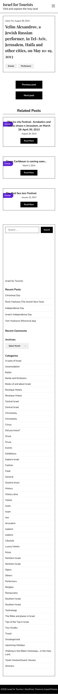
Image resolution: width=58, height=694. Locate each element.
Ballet (8, 372)
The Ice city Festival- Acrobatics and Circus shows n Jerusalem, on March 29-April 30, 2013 (29, 125)
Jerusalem (10, 523)
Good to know (12, 482)
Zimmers (9, 666)
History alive (11, 494)
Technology (11, 610)
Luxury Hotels (12, 546)
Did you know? (12, 430)
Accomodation (12, 366)
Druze (8, 436)
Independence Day (14, 308)
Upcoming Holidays (15, 645)
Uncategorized (12, 639)
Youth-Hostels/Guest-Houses (20, 660)
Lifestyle (9, 540)
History (9, 488)
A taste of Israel (13, 360)
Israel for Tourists (18, 4)
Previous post (29, 84)
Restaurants (11, 592)
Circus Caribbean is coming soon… (26, 161)
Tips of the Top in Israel (17, 622)
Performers (26, 66)
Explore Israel (12, 459)
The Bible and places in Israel (20, 616)
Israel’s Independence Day (18, 314)
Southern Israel (13, 598)
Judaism (9, 529)
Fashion (9, 465)
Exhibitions (10, 453)
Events (11, 66)
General (9, 476)
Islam (8, 505)
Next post (29, 95)
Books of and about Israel (18, 384)
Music (8, 552)
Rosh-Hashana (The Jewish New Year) (24, 301)
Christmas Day (12, 295)
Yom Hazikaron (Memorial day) (20, 320)
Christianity (11, 413)
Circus (8, 424)
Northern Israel (13, 558)
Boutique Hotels (13, 389)
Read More (29, 140)
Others (8, 575)
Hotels (8, 500)
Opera (8, 569)
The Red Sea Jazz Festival (21, 193)
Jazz (7, 517)
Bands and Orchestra (15, 378)
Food (7, 471)
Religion (9, 587)
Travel (8, 633)
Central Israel (12, 401)
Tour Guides (11, 627)
